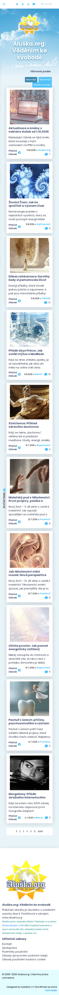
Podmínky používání (15, 951)
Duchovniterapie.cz (11, 925)
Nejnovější (31, 79)
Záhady (46, 298)
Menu (4, 4)
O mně (28, 4)
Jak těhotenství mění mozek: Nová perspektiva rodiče (27, 575)
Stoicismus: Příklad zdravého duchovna (24, 425)
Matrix (38, 374)
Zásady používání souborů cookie (23, 959)
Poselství (45, 519)
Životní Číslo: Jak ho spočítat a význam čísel (26, 204)
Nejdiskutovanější (42, 84)
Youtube (34, 4)
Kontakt (7, 944)
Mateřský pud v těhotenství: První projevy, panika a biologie (29, 501)
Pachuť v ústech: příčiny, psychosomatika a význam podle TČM (29, 723)
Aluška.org (44, 150)
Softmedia (51, 990)
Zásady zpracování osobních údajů (25, 955)
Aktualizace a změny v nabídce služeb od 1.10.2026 (29, 129)
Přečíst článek (13, 152)
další (40, 831)
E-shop (17, 4)
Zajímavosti (43, 224)
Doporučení (43, 445)
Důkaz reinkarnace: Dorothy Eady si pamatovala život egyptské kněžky (29, 280)
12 (49, 302)
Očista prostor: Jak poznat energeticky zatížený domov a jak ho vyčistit (28, 649)
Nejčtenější (45, 79)
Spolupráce (9, 948)
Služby (22, 4)
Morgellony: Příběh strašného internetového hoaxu (27, 797)
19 (49, 374)
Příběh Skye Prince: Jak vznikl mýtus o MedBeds (26, 352)
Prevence (45, 741)
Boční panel (4, 499)
